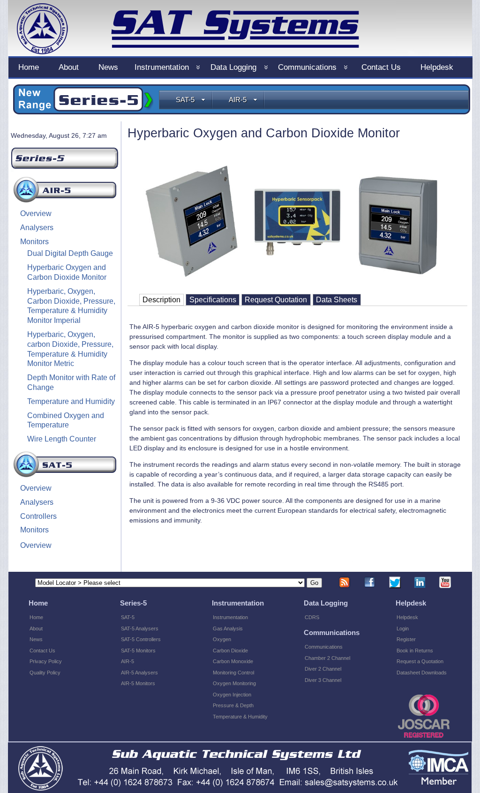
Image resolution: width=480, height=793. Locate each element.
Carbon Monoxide (233, 661)
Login (403, 628)
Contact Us (42, 650)
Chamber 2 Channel (327, 658)
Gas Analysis (228, 628)
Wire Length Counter (61, 439)
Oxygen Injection (232, 694)
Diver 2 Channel (323, 669)
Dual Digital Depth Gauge (70, 253)
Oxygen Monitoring (234, 683)
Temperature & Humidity (240, 716)
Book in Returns (415, 650)
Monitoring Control (233, 672)
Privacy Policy (46, 661)
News (36, 639)
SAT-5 (185, 100)
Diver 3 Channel (323, 680)
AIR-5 (238, 100)
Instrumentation (230, 617)
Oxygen (222, 639)
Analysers (36, 228)
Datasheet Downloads (422, 672)
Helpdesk (407, 617)
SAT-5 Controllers (141, 639)
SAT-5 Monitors (138, 650)
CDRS (312, 617)
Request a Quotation (420, 661)
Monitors (34, 242)
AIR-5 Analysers (139, 672)
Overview (36, 213)
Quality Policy (45, 672)
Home (36, 617)
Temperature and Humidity (71, 401)
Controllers (38, 516)
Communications (324, 647)
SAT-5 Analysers (139, 628)
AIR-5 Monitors (138, 683)
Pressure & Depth (233, 705)
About (36, 628)
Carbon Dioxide (230, 650)
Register (406, 639)
